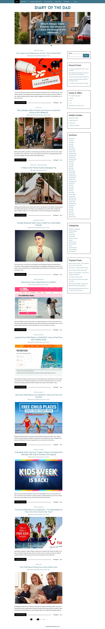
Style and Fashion (73, 247)
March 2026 (71, 148)
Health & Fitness (38, 50)
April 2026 (71, 146)
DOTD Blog (66, 1)
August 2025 (71, 161)
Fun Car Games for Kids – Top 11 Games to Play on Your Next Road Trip (79, 264)
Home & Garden (72, 244)
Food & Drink (72, 236)
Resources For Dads (73, 118)
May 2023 (71, 211)
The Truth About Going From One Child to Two (38, 567)
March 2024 (71, 192)
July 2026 (71, 140)
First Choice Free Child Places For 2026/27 (38, 282)
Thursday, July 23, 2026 (44, 342)
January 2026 (72, 151)
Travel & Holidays (42, 165)
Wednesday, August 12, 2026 (44, 115)
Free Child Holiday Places (75, 95)
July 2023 (71, 207)
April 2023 (71, 212)
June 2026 (71, 142)
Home (17, 1)
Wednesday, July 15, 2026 (44, 569)
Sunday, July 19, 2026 (44, 457)
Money (70, 245)
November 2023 (72, 200)
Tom (33, 170)
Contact (75, 1)
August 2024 (71, 183)
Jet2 (71, 100)
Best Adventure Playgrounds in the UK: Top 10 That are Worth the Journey (78, 289)
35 (40, 619)
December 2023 (72, 198)
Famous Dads (72, 234)
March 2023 (71, 214)
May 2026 (71, 144)
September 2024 (72, 181)
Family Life (39, 107)
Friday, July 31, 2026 (44, 284)
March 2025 (71, 170)
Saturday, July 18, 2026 (44, 514)
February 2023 (72, 216)
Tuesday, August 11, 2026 (41, 170)
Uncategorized (72, 251)
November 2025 (72, 155)
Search (70, 53)
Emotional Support (38, 220)
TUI (70, 103)
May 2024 (71, 188)
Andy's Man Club (73, 120)
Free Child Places (48, 1)
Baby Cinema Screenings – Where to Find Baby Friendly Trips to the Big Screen (78, 284)
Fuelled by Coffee (33, 55)
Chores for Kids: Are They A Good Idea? (78, 270)
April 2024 (71, 190)
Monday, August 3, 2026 (44, 227)
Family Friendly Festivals (36, 1)
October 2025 (72, 157)
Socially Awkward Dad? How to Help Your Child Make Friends (52, 28)
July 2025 (71, 162)
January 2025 (72, 174)
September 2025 (72, 159)
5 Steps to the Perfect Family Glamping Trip (38, 168)
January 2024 (72, 196)
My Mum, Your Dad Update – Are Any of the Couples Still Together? (79, 273)
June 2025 (71, 164)
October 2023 (72, 201)
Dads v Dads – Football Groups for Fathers (78, 267)
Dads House (72, 123)
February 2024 (72, 194)
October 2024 (72, 179)
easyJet (71, 98)
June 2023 (71, 209)
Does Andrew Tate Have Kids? (76, 277)
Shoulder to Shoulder (74, 125)
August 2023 (71, 205)
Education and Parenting (74, 229)
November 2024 (72, 177)
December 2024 (72, 175)
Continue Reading (20, 102)
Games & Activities (39, 449)
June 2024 (71, 187)
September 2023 (72, 203)
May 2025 (71, 166)
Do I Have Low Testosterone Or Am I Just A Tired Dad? (39, 53)
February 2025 (72, 172)
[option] (52, 28)
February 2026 (72, 149)
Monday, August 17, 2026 (44, 55)
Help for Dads (58, 1)
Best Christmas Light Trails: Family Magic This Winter (78, 280)
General (70, 240)
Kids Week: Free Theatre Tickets (76, 105)
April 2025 (71, 168)
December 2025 (72, 153)
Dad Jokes (23, 1)
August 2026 (71, 138)
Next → (44, 619)
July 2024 (71, 185)
